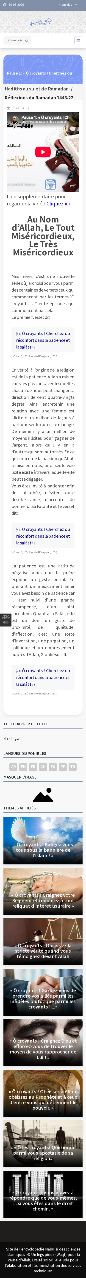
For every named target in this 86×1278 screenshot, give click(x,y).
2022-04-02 (20, 108)
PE (63, 766)
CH (43, 766)
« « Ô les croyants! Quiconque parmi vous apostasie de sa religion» (43, 1152)
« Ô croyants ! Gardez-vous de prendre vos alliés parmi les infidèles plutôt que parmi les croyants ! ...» (43, 998)
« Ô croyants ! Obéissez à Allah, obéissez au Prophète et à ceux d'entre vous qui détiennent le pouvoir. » (43, 1099)
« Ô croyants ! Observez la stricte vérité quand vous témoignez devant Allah (43, 950)
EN (23, 766)
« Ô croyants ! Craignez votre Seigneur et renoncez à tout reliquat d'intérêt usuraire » (43, 900)
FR (33, 766)
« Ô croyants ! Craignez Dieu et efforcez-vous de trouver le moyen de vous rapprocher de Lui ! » (43, 1048)
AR (13, 766)
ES (53, 766)
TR (72, 766)
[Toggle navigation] (77, 40)
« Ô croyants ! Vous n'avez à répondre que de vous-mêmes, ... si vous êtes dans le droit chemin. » (43, 1200)
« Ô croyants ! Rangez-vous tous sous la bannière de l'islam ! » (43, 850)
